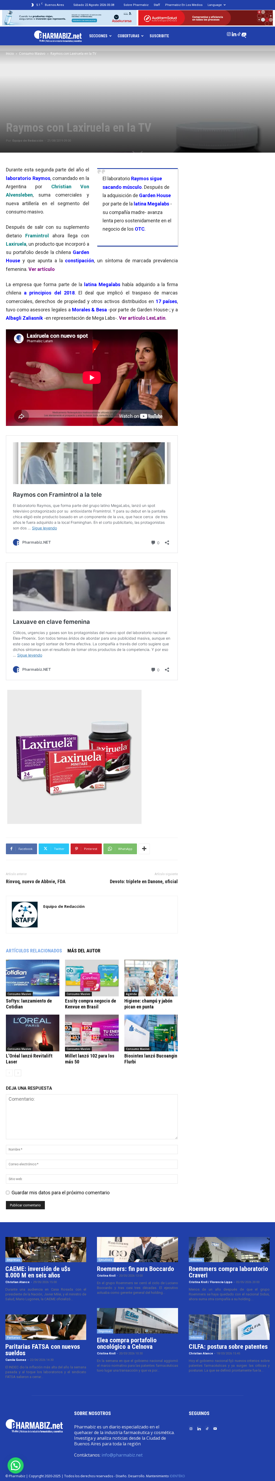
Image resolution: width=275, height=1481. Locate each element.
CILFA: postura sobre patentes (228, 1346)
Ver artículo (41, 269)
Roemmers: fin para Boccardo (135, 1269)
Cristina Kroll (106, 1275)
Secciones (98, 36)
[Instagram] (229, 33)
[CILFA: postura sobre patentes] (229, 1327)
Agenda (131, 994)
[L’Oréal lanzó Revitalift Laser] (32, 1033)
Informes (196, 1260)
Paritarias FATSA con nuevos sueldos (42, 1350)
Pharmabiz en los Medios (183, 5)
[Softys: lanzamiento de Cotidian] (32, 978)
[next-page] (18, 1073)
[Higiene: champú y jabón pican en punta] (151, 978)
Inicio (10, 53)
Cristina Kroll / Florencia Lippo (210, 1282)
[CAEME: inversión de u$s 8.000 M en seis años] (45, 1249)
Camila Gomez (15, 1360)
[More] (144, 848)
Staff (157, 5)
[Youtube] (244, 33)
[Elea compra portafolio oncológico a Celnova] (137, 1320)
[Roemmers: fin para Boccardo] (137, 1249)
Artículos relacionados (34, 950)
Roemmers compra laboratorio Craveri (228, 1272)
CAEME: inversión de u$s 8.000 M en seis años (37, 1272)
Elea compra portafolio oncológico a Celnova (127, 1343)
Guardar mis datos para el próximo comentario (61, 1192)
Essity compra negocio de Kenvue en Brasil (90, 1004)
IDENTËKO (177, 1476)
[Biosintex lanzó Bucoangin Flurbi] (151, 1033)
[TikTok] (239, 33)
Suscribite (159, 36)
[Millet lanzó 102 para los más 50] (91, 1033)
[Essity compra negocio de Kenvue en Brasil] (91, 978)
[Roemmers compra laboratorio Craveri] (229, 1249)
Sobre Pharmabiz (136, 5)
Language (215, 5)
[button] (16, 1465)
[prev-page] (9, 1073)
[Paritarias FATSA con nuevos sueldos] (45, 1327)
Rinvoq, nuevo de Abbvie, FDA (36, 881)
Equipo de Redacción (27, 140)
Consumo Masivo (32, 53)
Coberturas (128, 36)
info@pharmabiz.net (122, 1455)
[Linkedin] (234, 33)
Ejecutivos (105, 1260)
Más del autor (83, 950)
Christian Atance (17, 1282)
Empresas (13, 1260)
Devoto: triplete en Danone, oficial (144, 881)
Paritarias (13, 1337)
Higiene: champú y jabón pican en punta (148, 1004)
